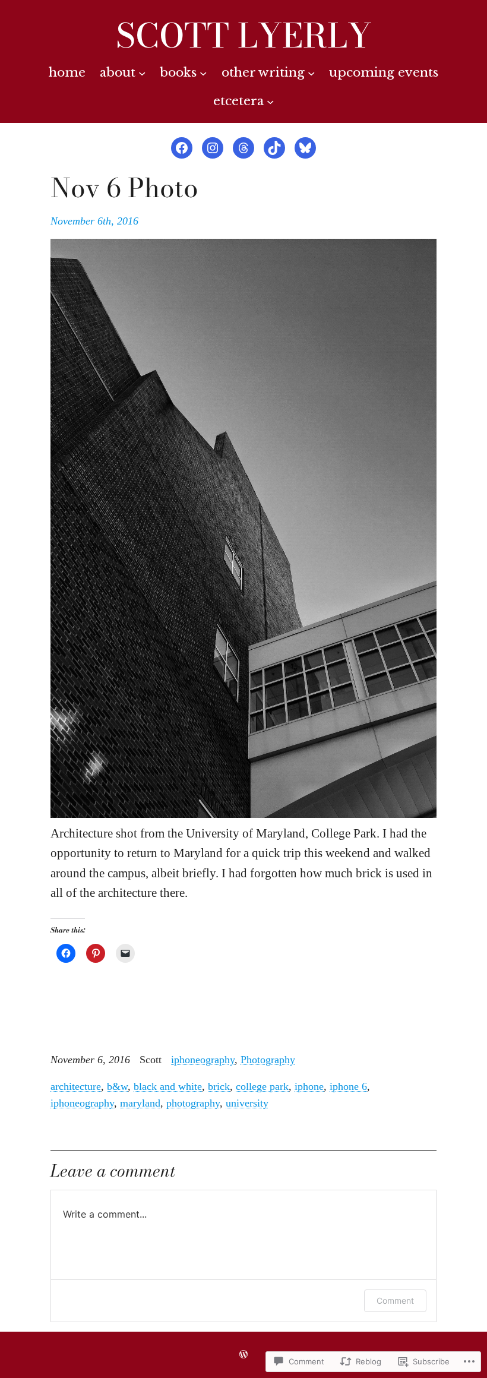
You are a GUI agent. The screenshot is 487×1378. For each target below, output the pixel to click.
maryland (140, 1103)
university (247, 1103)
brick (219, 1086)
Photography (268, 1060)
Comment (395, 1300)
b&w (117, 1086)
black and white (168, 1086)
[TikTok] (274, 148)
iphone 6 (348, 1086)
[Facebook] (181, 148)
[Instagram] (212, 148)
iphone (309, 1086)
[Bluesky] (305, 148)
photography (193, 1103)
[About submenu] (142, 72)
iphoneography (203, 1060)
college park (262, 1086)
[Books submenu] (203, 72)
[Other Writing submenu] (311, 72)
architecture (75, 1086)
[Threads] (243, 148)
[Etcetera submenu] (270, 101)
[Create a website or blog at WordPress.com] (243, 1354)
